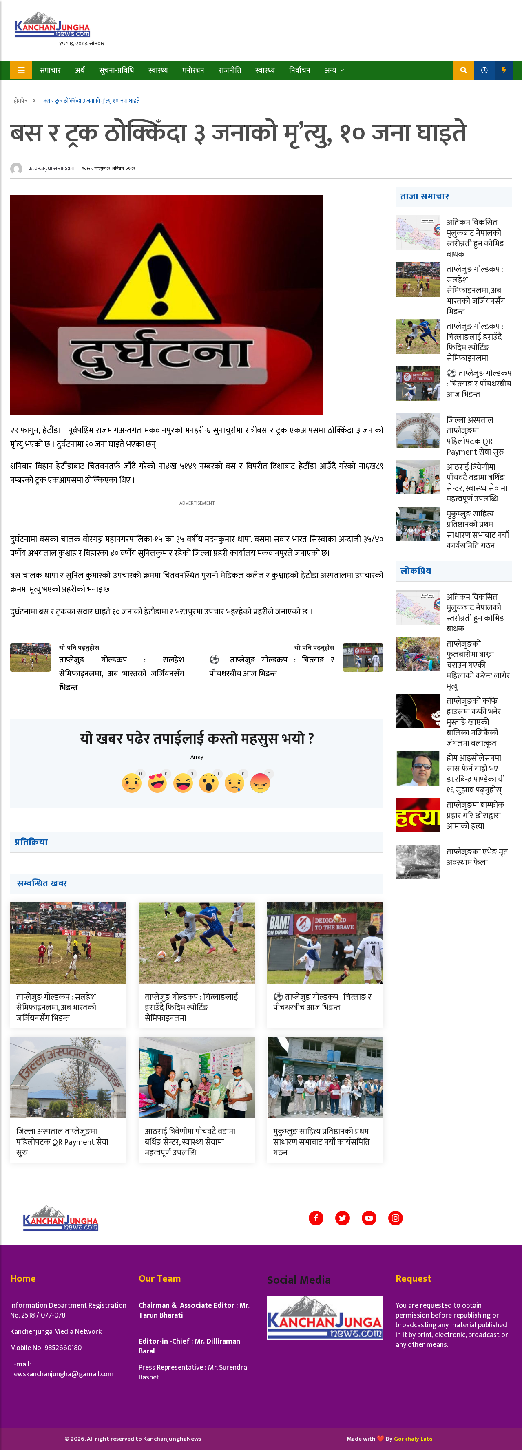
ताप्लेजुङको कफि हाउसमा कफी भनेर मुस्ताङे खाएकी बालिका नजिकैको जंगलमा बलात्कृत (474, 722)
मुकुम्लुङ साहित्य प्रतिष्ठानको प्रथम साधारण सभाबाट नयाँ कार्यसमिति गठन (321, 1142)
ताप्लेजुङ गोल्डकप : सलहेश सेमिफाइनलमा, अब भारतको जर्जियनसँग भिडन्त (56, 1007)
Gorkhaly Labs (413, 1439)
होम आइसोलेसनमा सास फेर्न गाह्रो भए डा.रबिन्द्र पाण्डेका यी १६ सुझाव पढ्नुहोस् (476, 774)
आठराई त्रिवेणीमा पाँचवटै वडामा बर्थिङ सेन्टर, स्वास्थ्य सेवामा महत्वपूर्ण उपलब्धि (190, 1142)
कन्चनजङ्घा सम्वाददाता (51, 168)
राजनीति (230, 70)
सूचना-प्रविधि (116, 70)
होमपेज (21, 101)
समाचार (50, 70)
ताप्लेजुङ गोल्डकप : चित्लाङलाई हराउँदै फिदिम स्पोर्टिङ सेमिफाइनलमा (191, 1007)
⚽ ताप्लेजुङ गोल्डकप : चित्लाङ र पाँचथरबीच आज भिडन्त (322, 1002)
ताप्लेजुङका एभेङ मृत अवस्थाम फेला (477, 857)
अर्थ (80, 70)
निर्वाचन (299, 70)
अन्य (330, 70)
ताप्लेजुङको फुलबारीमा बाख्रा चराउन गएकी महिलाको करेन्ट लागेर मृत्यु (478, 665)
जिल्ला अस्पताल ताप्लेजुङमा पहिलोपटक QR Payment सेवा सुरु (62, 1142)
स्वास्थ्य (158, 70)
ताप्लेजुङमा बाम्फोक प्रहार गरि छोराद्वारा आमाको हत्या (475, 815)
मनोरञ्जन (193, 70)
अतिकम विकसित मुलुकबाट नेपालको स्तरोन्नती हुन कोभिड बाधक (475, 238)
